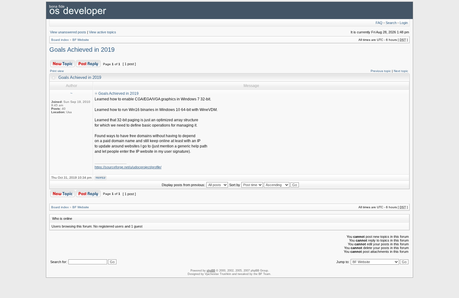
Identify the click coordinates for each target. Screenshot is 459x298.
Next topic (401, 71)
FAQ (379, 23)
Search (391, 23)
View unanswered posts (68, 32)
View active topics (102, 32)
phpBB (211, 270)
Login (404, 23)
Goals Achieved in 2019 (82, 49)
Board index (60, 39)
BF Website (80, 39)
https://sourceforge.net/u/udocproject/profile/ (128, 167)
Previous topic (381, 71)
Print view (57, 71)
